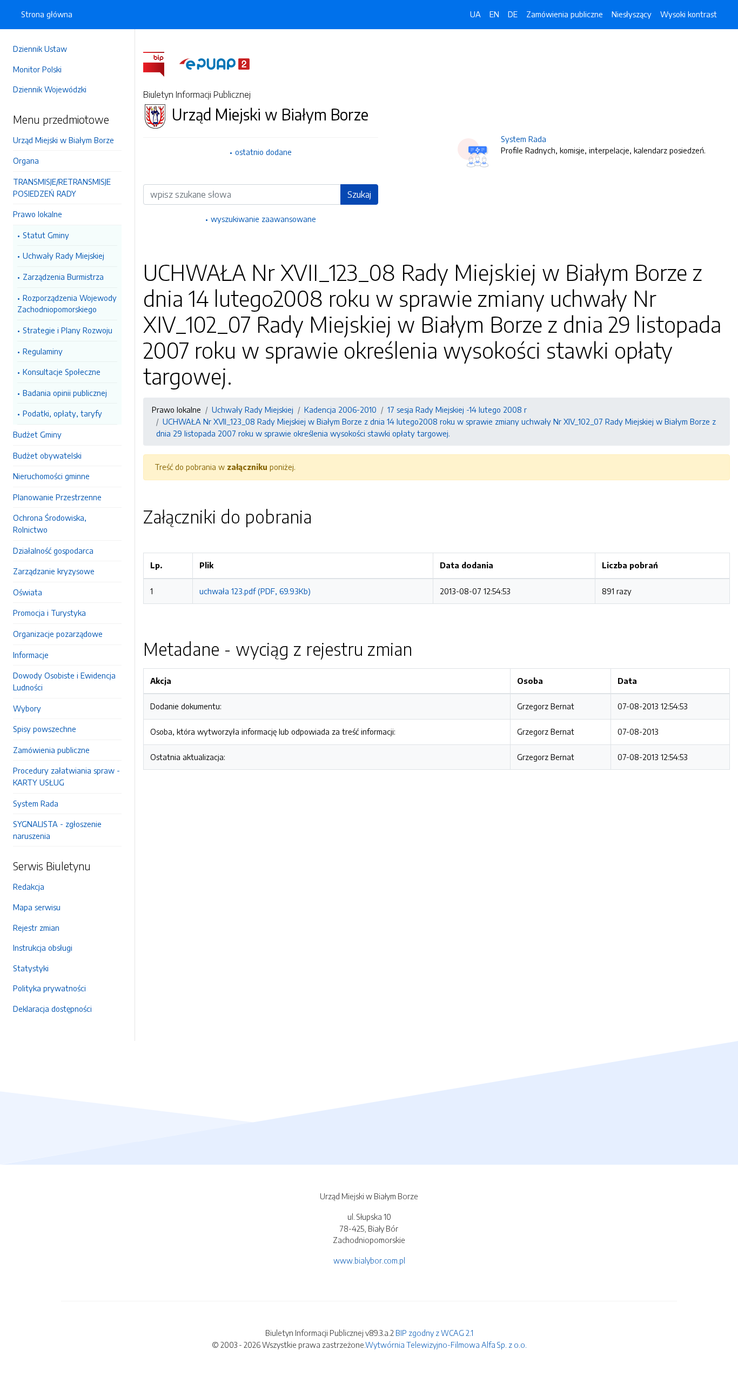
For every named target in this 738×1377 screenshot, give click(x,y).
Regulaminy (43, 351)
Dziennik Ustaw (40, 48)
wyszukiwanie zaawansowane (263, 219)
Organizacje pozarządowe (58, 634)
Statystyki (31, 968)
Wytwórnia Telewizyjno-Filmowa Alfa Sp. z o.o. (446, 1344)
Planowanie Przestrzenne (57, 497)
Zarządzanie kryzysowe (54, 571)
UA (475, 14)
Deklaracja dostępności (52, 1008)
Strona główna (46, 14)
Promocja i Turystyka (49, 612)
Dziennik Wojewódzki (49, 89)
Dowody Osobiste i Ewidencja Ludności (64, 681)
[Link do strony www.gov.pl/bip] (160, 63)
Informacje (31, 655)
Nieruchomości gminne (51, 476)
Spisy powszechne (44, 729)
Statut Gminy (46, 235)
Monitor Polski (37, 69)
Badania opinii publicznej (65, 393)
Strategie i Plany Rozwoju (67, 330)
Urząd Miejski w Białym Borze (63, 140)
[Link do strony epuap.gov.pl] (214, 63)
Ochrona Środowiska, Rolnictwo (49, 523)
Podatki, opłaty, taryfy (62, 413)
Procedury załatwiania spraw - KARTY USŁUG (66, 776)
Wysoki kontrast (688, 14)
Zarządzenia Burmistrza (63, 276)
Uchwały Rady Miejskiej (63, 255)
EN (494, 14)
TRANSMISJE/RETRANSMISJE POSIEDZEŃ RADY (62, 187)
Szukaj (359, 194)
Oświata (27, 592)
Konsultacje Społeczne (61, 372)
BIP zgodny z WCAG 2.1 (434, 1333)
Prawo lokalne (37, 214)
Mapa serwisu (37, 907)
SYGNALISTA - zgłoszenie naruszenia (57, 830)
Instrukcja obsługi (42, 947)
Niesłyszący (632, 14)
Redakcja (28, 886)
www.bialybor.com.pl (369, 1260)
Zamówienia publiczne (51, 750)
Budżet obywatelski (47, 455)
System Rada (35, 803)
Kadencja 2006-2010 (340, 409)
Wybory (27, 708)
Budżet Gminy (37, 434)
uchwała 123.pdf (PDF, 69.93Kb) (255, 591)
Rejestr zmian (36, 927)
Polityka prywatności (49, 988)
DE (513, 14)
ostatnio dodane (263, 152)
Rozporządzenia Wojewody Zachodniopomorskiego (67, 303)
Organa (26, 160)
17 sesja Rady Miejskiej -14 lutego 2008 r (457, 409)
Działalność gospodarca (53, 550)
